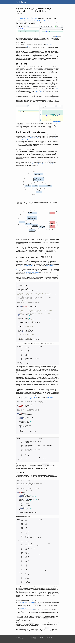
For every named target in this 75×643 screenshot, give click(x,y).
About (58, 2)
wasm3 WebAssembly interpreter (25, 265)
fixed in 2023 (23, 608)
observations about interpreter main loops (47, 260)
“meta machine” (49, 265)
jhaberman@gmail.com (20, 638)
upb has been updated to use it (32, 272)
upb (40, 268)
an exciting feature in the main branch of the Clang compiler (33, 20)
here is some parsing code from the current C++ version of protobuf (38, 163)
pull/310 (17, 269)
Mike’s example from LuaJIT (32, 397)
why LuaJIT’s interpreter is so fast (31, 137)
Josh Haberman (21, 2)
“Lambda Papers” (39, 91)
